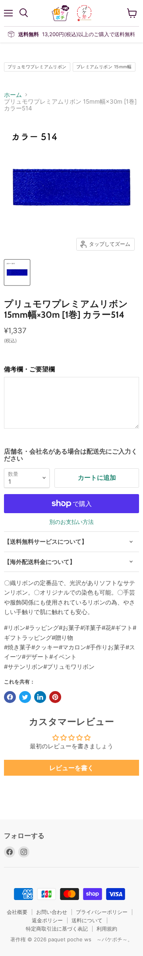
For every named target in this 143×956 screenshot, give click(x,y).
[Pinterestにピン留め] (55, 697)
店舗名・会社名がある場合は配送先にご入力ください (70, 455)
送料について (87, 920)
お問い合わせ (51, 912)
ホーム (13, 94)
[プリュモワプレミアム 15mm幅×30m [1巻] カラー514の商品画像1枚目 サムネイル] (17, 272)
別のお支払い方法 (71, 522)
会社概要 (17, 912)
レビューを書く (71, 768)
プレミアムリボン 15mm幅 (104, 67)
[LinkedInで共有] (40, 697)
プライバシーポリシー (102, 912)
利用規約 (107, 928)
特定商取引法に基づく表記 (57, 928)
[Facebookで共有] (10, 697)
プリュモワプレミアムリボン (37, 67)
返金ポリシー (47, 920)
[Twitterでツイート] (25, 697)
